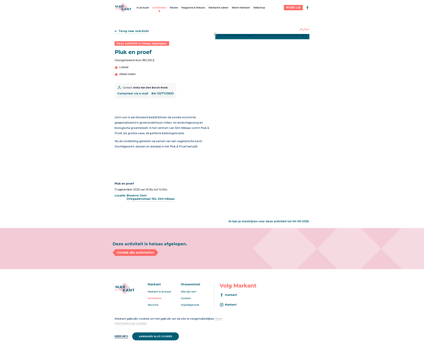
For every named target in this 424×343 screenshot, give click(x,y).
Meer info (121, 336)
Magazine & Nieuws (193, 7)
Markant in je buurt (159, 291)
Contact (186, 298)
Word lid (153, 304)
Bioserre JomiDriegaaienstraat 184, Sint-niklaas (151, 197)
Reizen (174, 7)
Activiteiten (159, 7)
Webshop (259, 7)
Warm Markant (241, 7)
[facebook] (307, 8)
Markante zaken (218, 7)
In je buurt (143, 7)
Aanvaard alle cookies (155, 336)
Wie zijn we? (188, 291)
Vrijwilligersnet (190, 304)
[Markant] (123, 8)
